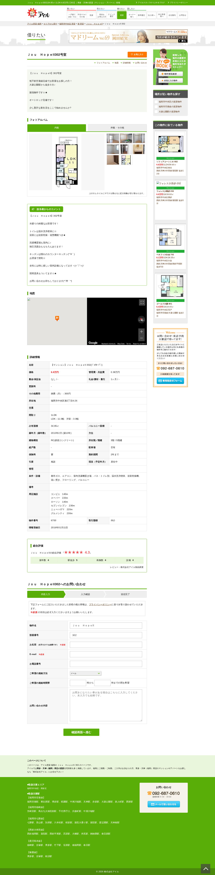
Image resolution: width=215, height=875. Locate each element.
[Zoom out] (141, 338)
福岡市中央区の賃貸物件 (170, 101)
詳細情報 (127, 63)
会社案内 (172, 15)
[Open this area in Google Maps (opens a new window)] (93, 343)
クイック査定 (111, 15)
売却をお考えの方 (102, 16)
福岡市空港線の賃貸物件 (170, 106)
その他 (82, 16)
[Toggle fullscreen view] (142, 302)
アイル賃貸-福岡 (34, 24)
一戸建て (72, 16)
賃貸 (122, 15)
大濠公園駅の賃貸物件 (169, 111)
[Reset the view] (141, 320)
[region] (117, 321)
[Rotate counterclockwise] (139, 319)
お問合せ (182, 15)
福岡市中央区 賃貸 (67, 24)
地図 (117, 63)
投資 (91, 15)
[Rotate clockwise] (144, 319)
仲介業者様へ (161, 15)
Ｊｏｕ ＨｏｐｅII (94, 24)
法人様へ (151, 15)
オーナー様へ (132, 16)
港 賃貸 (81, 24)
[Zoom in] (141, 331)
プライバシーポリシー (179, 2)
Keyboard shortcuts (109, 344)
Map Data (120, 344)
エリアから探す (50, 24)
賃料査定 (141, 15)
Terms (128, 344)
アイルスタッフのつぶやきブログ (151, 2)
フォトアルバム (103, 63)
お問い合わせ (141, 63)
